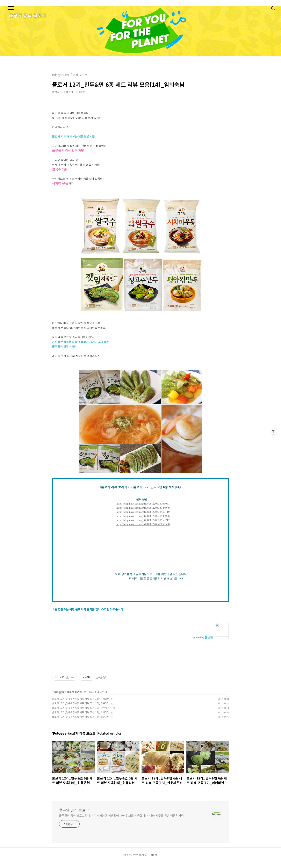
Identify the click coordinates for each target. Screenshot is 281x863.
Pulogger (58, 692)
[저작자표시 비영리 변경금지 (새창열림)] (100, 677)
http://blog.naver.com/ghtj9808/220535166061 (143, 503)
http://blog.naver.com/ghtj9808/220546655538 (143, 524)
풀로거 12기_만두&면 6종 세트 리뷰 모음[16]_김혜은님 (80, 698)
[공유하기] (67, 677)
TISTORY (141, 855)
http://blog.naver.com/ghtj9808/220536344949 (143, 507)
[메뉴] (11, 8)
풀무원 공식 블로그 (74, 809)
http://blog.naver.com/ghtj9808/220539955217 (143, 520)
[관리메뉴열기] (274, 431)
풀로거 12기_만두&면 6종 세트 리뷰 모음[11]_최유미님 (80, 716)
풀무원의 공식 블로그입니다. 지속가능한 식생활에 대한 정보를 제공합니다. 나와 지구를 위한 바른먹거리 (121, 815)
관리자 (154, 855)
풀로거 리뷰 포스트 (76, 692)
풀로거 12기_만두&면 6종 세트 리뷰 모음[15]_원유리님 (80, 703)
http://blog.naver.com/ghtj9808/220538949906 (143, 515)
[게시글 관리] (72, 677)
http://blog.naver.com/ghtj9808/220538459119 (143, 511)
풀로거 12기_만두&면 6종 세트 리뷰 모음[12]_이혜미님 (80, 712)
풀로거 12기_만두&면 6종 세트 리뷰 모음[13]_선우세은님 (82, 707)
